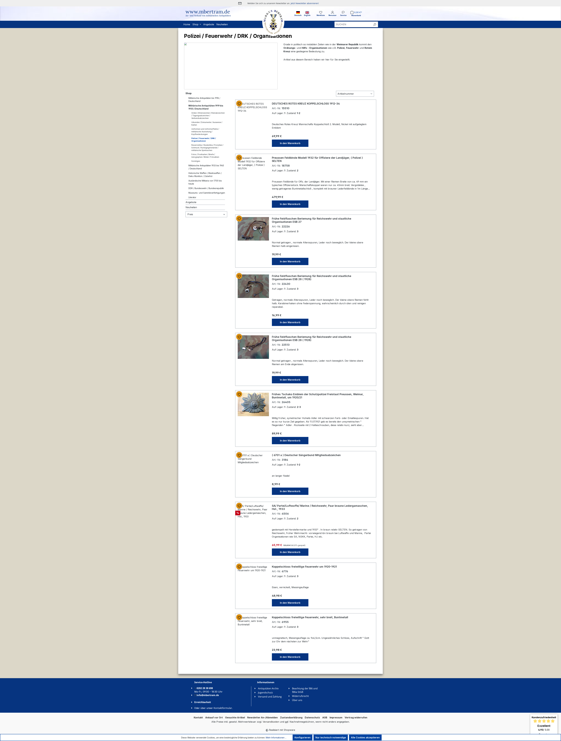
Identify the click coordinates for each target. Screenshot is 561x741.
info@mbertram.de (208, 695)
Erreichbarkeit (202, 702)
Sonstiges (195, 161)
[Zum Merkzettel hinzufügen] (239, 103)
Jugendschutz (265, 692)
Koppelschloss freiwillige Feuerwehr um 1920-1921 (304, 566)
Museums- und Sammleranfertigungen (206, 193)
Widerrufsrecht (300, 696)
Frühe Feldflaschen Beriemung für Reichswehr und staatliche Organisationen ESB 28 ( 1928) (311, 277)
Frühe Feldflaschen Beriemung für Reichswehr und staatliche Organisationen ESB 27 (311, 220)
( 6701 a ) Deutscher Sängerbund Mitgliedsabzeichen (306, 455)
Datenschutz (312, 717)
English (307, 15)
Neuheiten (191, 207)
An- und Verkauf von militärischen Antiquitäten (208, 15)
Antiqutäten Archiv (268, 688)
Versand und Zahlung (270, 696)
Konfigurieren (302, 737)
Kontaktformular (223, 708)
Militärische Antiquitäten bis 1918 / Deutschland (204, 99)
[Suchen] (374, 24)
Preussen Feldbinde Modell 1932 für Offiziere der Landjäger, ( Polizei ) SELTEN (317, 159)
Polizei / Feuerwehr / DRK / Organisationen (203, 139)
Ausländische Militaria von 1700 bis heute (205, 182)
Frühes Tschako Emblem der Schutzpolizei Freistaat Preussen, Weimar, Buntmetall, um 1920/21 (318, 396)
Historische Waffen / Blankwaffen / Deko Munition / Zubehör (205, 174)
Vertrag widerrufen (356, 717)
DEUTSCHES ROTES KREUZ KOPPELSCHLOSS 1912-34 (306, 103)
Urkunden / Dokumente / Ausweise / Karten (206, 123)
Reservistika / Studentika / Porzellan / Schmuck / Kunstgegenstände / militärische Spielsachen (207, 147)
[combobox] (352, 24)
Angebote (191, 202)
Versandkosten (271, 721)
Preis (190, 214)
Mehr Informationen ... (276, 737)
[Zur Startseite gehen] (270, 22)
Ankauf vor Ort (214, 717)
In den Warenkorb (290, 143)
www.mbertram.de (208, 11)
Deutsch (298, 15)
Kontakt (198, 717)
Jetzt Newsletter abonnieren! (305, 3)
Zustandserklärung (291, 717)
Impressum (336, 717)
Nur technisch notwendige (330, 737)
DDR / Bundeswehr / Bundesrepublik (206, 188)
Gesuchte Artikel (235, 717)
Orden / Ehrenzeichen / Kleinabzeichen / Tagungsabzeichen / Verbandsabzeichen (208, 115)
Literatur (192, 197)
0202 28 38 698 (205, 688)
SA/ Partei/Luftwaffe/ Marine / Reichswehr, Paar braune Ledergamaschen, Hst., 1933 (320, 507)
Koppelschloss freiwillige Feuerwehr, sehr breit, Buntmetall (310, 617)
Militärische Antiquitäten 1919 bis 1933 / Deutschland (205, 107)
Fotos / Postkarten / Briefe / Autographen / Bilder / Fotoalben (205, 155)
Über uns (297, 700)
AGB (324, 717)
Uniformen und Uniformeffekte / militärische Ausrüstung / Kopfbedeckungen (205, 131)
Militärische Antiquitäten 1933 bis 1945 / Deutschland (206, 167)
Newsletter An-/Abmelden (262, 717)
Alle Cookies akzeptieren (365, 737)
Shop (189, 93)
